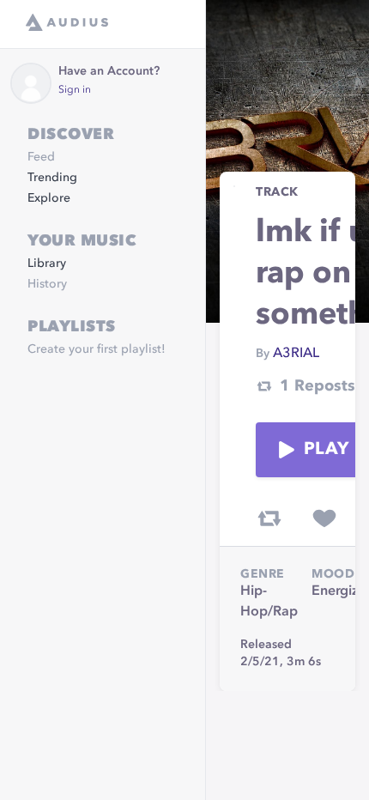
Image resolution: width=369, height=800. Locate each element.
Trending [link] (52, 178)
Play (326, 449)
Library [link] (46, 264)
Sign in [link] (74, 90)
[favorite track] (324, 518)
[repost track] (269, 518)
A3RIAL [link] (296, 354)
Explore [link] (48, 198)
